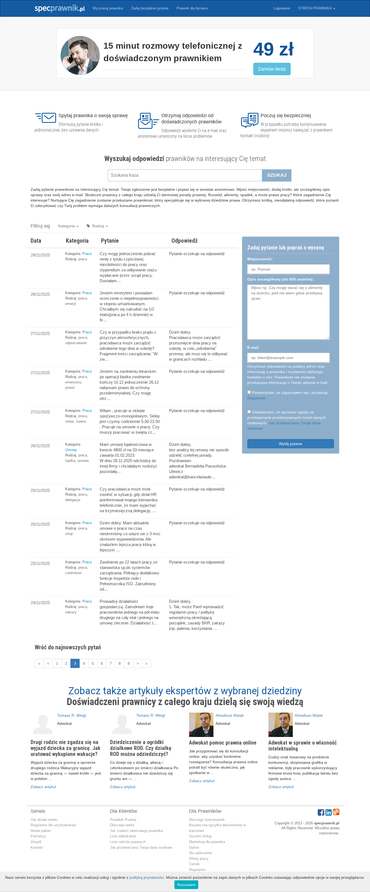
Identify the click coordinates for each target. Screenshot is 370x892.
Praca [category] (87, 254)
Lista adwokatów (123, 836)
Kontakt (37, 847)
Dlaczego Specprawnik (207, 820)
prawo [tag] (69, 388)
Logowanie (282, 8)
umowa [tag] (83, 461)
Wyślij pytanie (290, 444)
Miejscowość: (260, 259)
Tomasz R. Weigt (71, 715)
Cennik (194, 864)
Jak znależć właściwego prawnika (136, 831)
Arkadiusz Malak (230, 715)
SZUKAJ (277, 175)
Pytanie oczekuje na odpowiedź (197, 253)
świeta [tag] (81, 421)
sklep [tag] (69, 421)
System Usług (200, 836)
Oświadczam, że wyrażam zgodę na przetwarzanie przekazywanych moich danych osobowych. (286, 420)
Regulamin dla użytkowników (53, 825)
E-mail (253, 347)
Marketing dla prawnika (207, 842)
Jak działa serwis (44, 820)
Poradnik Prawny (123, 820)
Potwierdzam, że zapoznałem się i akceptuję (287, 395)
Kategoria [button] (67, 226)
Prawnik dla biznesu (192, 8)
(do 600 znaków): (280, 279)
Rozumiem (186, 885)
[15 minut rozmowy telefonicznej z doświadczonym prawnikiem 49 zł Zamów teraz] (185, 82)
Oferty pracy (199, 859)
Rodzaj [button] (97, 226)
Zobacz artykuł (43, 787)
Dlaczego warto (122, 825)
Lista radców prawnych (128, 842)
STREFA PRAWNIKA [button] (315, 8)
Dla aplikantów (200, 853)
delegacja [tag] (72, 500)
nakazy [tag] (71, 612)
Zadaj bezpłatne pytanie (149, 8)
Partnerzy (38, 836)
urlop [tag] (69, 534)
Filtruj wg (40, 226)
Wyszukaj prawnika (108, 8)
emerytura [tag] (73, 382)
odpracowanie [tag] (76, 343)
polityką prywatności (146, 877)
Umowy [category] (71, 450)
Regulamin (256, 398)
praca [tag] (82, 259)
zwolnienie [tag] (73, 573)
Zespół (36, 842)
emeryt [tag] (70, 304)
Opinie (194, 847)
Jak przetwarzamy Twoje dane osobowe (141, 847)
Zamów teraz (272, 69)
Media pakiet (41, 831)
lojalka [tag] (70, 461)
